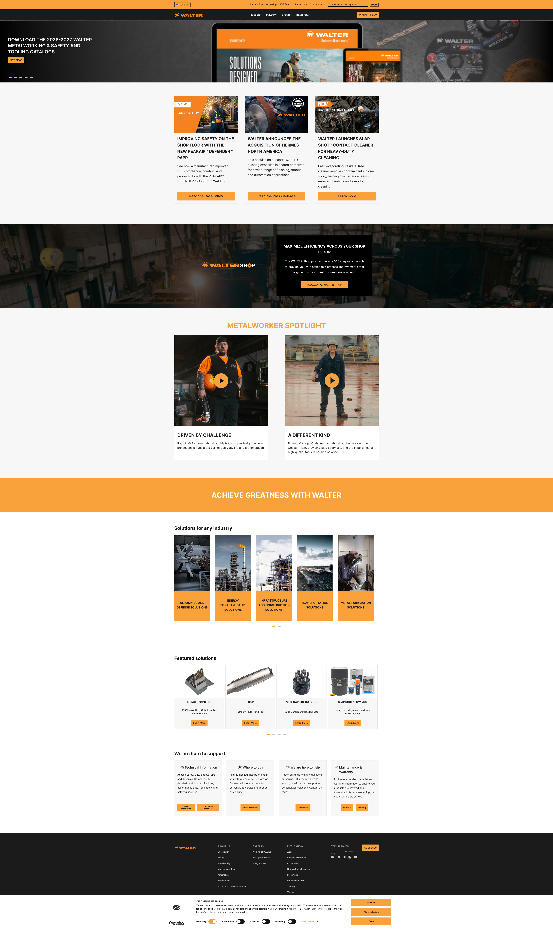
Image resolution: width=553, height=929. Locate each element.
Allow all (371, 902)
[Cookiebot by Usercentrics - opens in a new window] (176, 923)
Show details (307, 921)
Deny (371, 921)
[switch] (240, 921)
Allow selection (371, 912)
